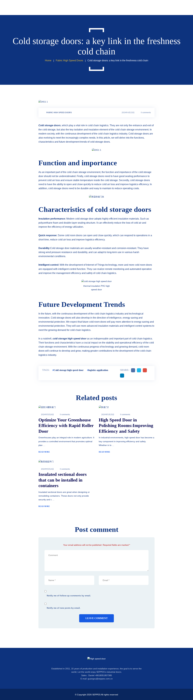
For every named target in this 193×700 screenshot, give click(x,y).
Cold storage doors (49, 125)
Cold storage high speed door (69, 370)
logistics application (98, 370)
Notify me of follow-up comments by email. (69, 595)
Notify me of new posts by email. (63, 608)
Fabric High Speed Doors (59, 112)
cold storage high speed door (69, 338)
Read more (44, 452)
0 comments (146, 112)
